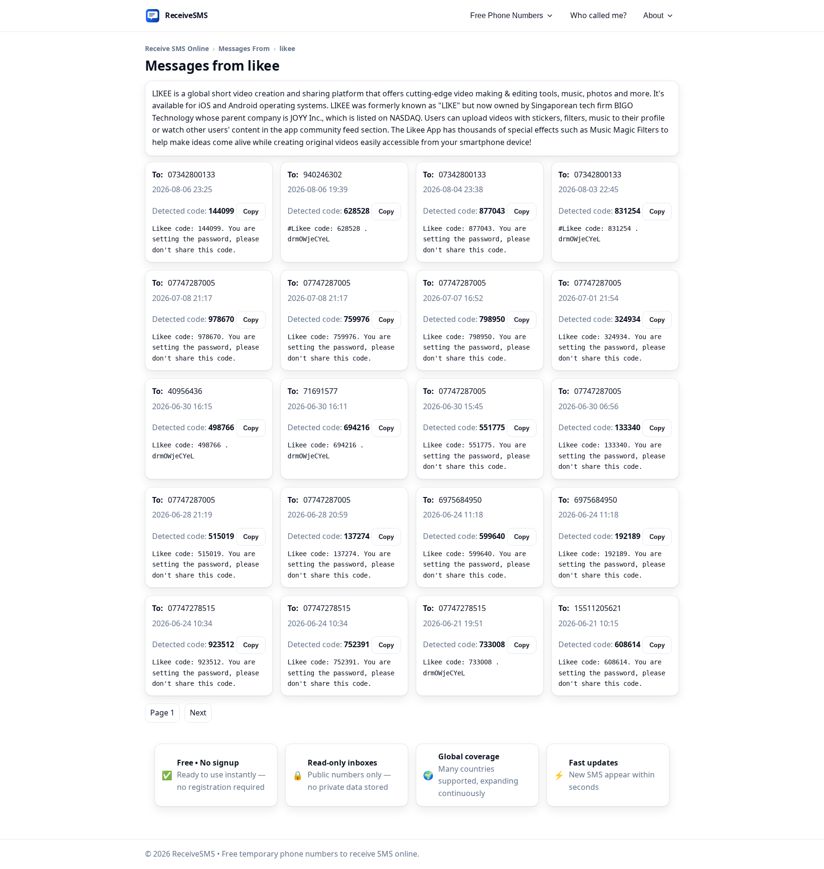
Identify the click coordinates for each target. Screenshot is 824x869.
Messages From (244, 48)
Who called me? (598, 15)
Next (198, 712)
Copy (250, 211)
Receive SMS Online (177, 48)
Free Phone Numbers (506, 15)
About (653, 15)
